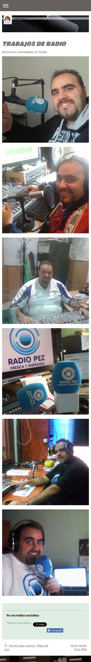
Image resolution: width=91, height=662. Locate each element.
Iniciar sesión (78, 645)
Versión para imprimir (22, 645)
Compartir (56, 630)
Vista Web (80, 649)
